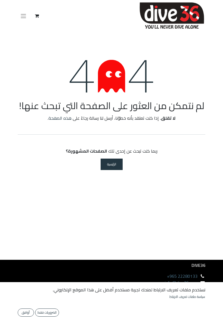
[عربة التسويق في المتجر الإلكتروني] (36, 15)
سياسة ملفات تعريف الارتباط (187, 297)
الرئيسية (111, 164)
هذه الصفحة (60, 118)
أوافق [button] (26, 312)
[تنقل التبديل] (23, 16)
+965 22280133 (182, 276)
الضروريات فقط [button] (47, 312)
